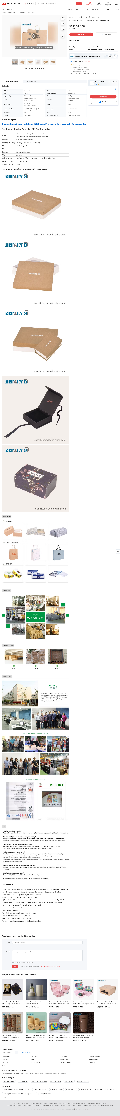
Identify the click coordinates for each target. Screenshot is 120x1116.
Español (24, 1105)
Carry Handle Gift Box (83, 1081)
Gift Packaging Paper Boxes (28, 1094)
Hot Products (17, 1103)
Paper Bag (63, 1056)
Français (37, 1105)
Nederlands (63, 1105)
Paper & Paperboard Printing (39, 1081)
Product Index (90, 1103)
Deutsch (57, 1105)
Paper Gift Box (30, 12)
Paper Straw (5, 1059)
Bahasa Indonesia (108, 1105)
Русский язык (44, 1105)
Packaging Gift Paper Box (10, 1094)
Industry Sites (71, 1103)
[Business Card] (115, 89)
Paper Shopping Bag (8, 1081)
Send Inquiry (81, 34)
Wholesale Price (62, 1103)
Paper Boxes (5, 1056)
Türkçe (94, 1105)
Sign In (72, 73)
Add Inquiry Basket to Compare (34, 68)
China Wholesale (53, 1103)
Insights (104, 1103)
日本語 (79, 1105)
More (3, 1097)
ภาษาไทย (88, 1105)
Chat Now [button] (108, 34)
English (19, 1105)
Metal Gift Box (64, 1059)
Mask (32, 1059)
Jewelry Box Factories (9, 1089)
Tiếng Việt (100, 1105)
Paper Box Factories (24, 1089)
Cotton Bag (5, 1062)
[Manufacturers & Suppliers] (11, 3)
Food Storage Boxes (94, 1056)
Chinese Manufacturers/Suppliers (39, 1103)
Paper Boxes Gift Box (85, 1089)
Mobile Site (98, 1103)
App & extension (96, 9)
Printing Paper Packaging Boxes (103, 1089)
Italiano (51, 1105)
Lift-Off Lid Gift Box (55, 1081)
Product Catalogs (26, 1052)
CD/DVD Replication (65, 1062)
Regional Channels (80, 1103)
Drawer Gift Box (69, 1081)
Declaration (78, 1109)
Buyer (78, 9)
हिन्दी (84, 1105)
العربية (69, 1105)
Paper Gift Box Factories (40, 1089)
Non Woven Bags (35, 1062)
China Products (25, 1103)
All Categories (8, 9)
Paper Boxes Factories (56, 1089)
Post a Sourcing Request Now (50, 966)
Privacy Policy (86, 1109)
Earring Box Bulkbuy (45, 1094)
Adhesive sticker (93, 1059)
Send (15, 966)
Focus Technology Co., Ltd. (48, 1109)
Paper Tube (34, 1056)
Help (87, 9)
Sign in (116, 4)
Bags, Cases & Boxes (11, 12)
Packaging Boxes (22, 1081)
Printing (91, 1062)
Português (30, 1105)
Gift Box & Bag (21, 12)
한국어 (74, 1105)
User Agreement (70, 1109)
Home (3, 12)
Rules (117, 9)
